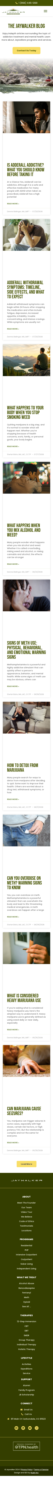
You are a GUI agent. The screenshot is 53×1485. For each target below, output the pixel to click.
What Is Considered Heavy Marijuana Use (24, 998)
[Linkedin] (23, 1428)
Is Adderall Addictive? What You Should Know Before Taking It (25, 170)
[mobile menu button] (45, 11)
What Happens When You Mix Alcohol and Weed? (23, 530)
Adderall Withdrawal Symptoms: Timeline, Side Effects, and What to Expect (25, 290)
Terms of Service (41, 1469)
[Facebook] (16, 1428)
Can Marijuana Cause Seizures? (24, 1111)
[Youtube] (30, 1428)
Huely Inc (34, 1472)
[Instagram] (36, 1428)
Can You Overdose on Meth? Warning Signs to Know (24, 883)
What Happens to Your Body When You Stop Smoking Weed (25, 412)
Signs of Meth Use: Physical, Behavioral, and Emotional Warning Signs (26, 650)
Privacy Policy (27, 1469)
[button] (26, 1164)
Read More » (13, 203)
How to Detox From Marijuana (22, 767)
